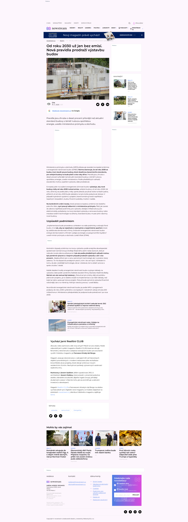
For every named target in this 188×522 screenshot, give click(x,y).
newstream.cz (51, 40)
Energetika (77, 410)
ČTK (53, 103)
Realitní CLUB (62, 387)
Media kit (96, 497)
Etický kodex (97, 481)
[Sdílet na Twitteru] (97, 104)
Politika (96, 28)
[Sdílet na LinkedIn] (107, 104)
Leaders (88, 28)
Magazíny (68, 23)
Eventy (76, 23)
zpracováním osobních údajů (125, 500)
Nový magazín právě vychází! (81, 35)
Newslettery (57, 23)
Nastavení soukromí (100, 500)
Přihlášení (139, 23)
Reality (80, 28)
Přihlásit (135, 495)
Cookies (96, 488)
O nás (48, 23)
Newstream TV (136, 28)
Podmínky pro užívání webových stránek (99, 492)
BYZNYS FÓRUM (86, 23)
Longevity (105, 28)
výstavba (54, 410)
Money (69, 320)
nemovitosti (65, 410)
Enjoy (113, 28)
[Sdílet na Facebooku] (102, 104)
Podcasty (123, 28)
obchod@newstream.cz (77, 484)
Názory (72, 28)
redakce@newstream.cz (77, 482)
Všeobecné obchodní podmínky (100, 485)
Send (53, 395)
